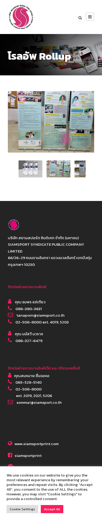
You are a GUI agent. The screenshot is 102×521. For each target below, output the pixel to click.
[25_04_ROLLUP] (51, 121)
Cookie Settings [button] (22, 509)
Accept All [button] (52, 509)
